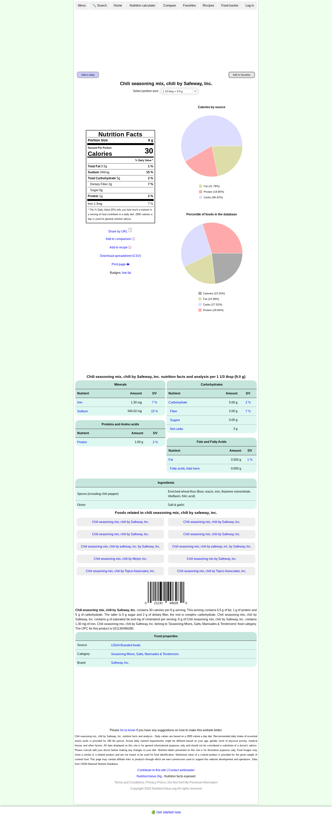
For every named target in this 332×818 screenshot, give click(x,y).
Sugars (175, 420)
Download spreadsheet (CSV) (120, 255)
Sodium (82, 411)
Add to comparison (118, 239)
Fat (170, 459)
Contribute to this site (151, 770)
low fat (126, 272)
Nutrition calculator (142, 5)
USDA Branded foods (125, 645)
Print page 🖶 (120, 264)
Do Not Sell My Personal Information (193, 782)
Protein (82, 442)
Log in (250, 5)
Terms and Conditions (129, 782)
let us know (127, 730)
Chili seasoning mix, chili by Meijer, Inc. (120, 558)
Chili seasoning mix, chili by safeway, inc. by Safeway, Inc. (120, 546)
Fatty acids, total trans (185, 468)
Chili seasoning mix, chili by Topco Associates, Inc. (120, 571)
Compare (169, 5)
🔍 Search (99, 5)
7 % (154, 402)
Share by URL (118, 231)
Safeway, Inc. (120, 662)
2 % (155, 442)
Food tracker (229, 5)
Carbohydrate (177, 402)
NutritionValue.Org (149, 776)
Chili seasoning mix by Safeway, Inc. (212, 558)
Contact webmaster (181, 770)
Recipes (208, 5)
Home (118, 5)
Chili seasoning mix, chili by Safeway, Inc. (120, 521)
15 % (154, 411)
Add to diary (88, 74)
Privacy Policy (156, 782)
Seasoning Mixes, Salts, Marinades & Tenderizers (145, 653)
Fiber (173, 411)
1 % (249, 459)
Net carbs (176, 428)
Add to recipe (119, 247)
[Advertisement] (166, 39)
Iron (79, 402)
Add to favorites (242, 74)
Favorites (189, 5)
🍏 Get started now (166, 812)
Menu (82, 5)
